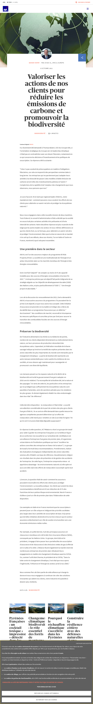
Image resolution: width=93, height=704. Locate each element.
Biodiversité (40, 133)
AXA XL (31, 144)
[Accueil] (5, 8)
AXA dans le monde (84, 2)
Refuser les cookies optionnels (46, 693)
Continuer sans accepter (83, 643)
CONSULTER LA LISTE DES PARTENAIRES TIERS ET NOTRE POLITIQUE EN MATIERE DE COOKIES (32, 682)
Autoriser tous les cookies (46, 700)
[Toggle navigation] (87, 8)
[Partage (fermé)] (82, 57)
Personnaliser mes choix (46, 687)
